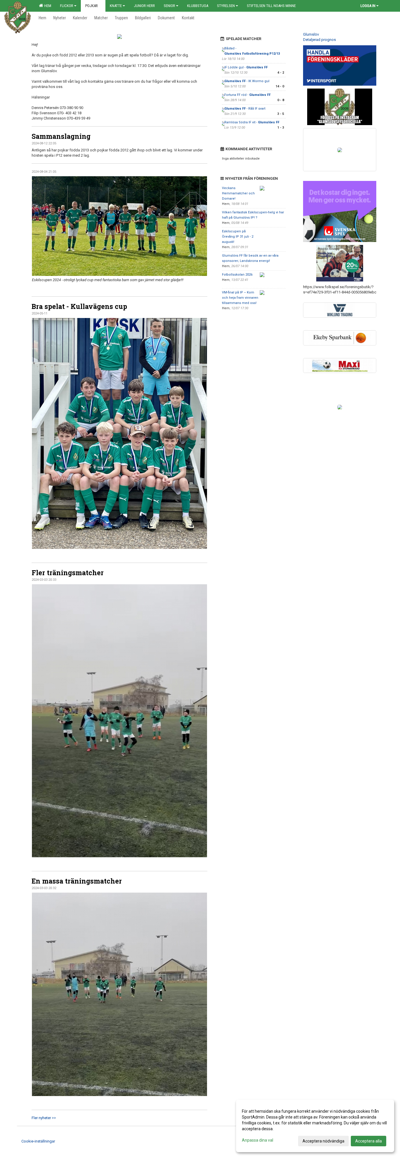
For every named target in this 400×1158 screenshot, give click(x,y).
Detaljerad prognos (319, 39)
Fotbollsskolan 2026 (237, 274)
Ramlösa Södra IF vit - (251, 122)
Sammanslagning (61, 136)
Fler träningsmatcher (68, 572)
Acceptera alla (368, 1141)
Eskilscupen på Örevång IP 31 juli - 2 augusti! (237, 236)
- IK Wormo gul (246, 81)
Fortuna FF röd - (247, 95)
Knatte (116, 6)
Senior (169, 6)
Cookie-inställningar (38, 1141)
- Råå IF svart (244, 108)
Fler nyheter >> (44, 1118)
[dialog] (315, 1126)
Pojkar (91, 6)
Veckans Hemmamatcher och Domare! (238, 193)
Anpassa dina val (257, 1140)
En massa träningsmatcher (77, 881)
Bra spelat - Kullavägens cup (79, 306)
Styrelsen (226, 6)
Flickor (66, 6)
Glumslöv (311, 34)
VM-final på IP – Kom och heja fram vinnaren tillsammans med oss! (240, 298)
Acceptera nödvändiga (323, 1141)
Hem (46, 6)
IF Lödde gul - (246, 67)
